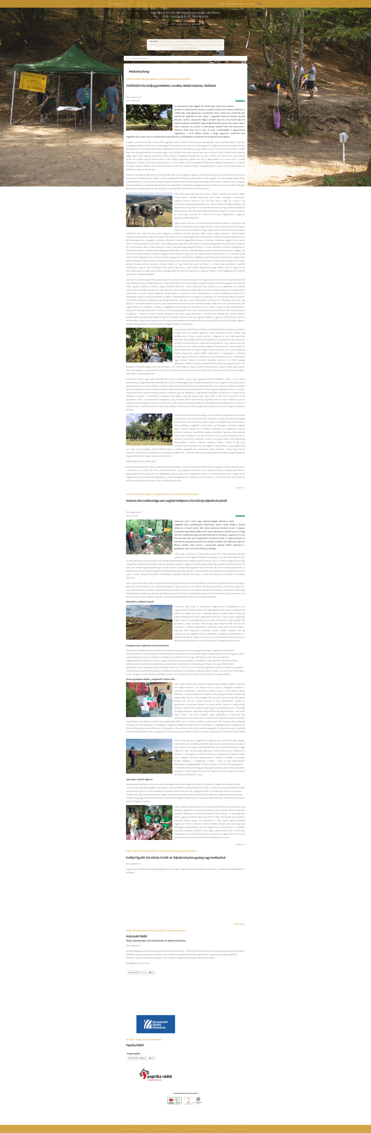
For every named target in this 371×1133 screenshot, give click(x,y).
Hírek (160, 41)
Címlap (221, 4)
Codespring (242, 1129)
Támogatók (215, 44)
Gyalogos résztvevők (172, 41)
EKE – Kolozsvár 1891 (116, 3)
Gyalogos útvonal (180, 44)
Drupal (194, 1129)
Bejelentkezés (252, 1117)
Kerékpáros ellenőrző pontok (161, 44)
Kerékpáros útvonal (196, 44)
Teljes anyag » (239, 924)
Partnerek (176, 48)
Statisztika (194, 48)
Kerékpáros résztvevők (189, 41)
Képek (207, 44)
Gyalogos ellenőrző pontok (210, 41)
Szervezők (185, 48)
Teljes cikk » (240, 487)
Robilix (168, 1129)
